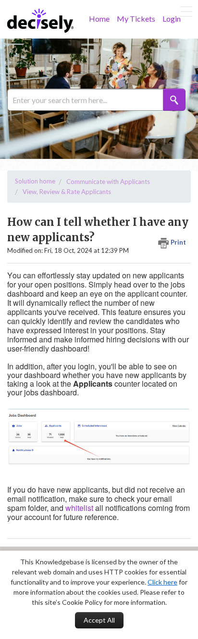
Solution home (35, 181)
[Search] (174, 100)
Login (171, 18)
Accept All (99, 620)
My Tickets (136, 18)
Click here (162, 582)
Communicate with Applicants (108, 181)
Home (99, 18)
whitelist (79, 507)
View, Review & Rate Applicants (67, 192)
